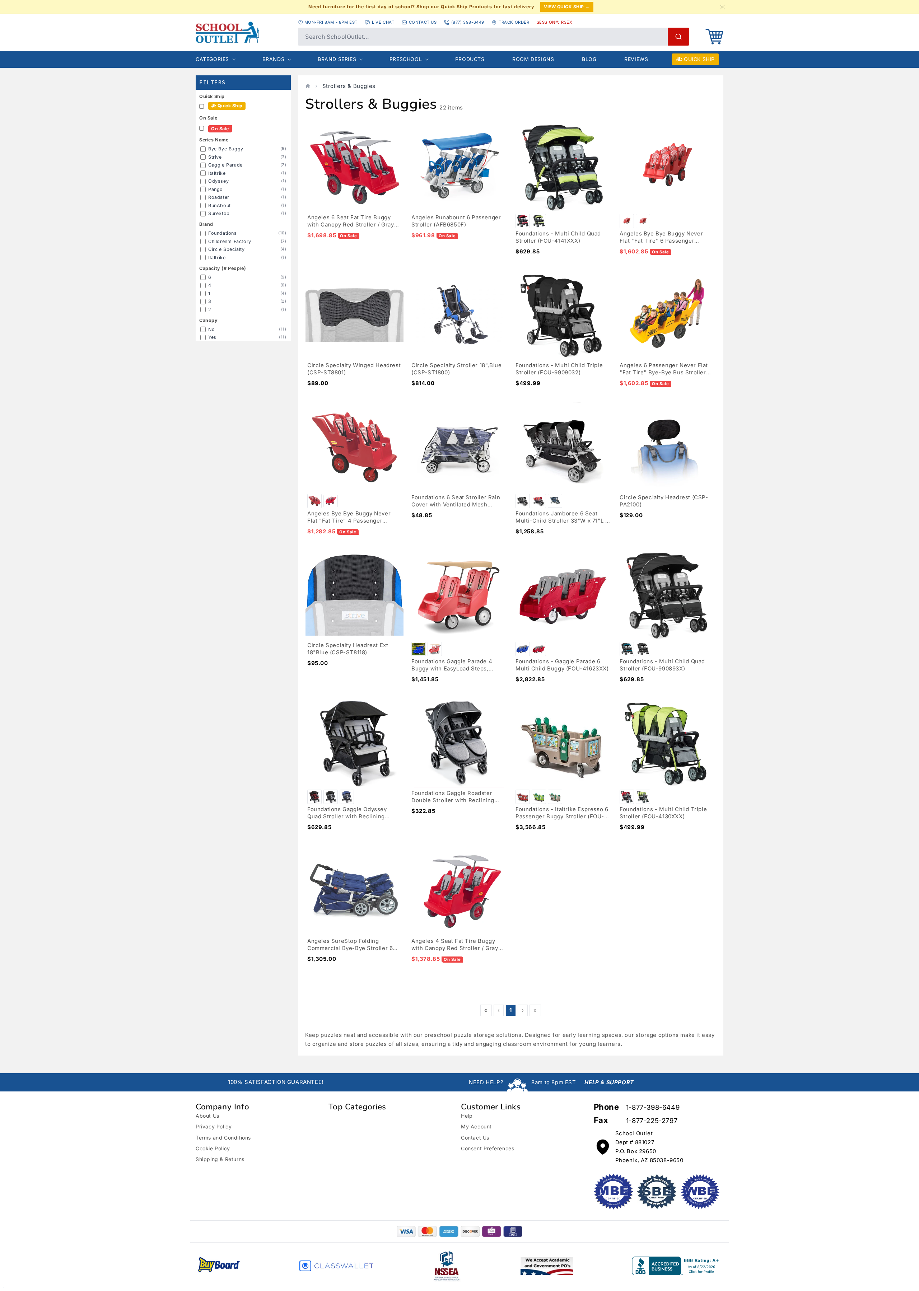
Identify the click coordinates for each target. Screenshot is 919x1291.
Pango (215, 189)
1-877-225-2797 (651, 1121)
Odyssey (218, 181)
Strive (215, 157)
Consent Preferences (487, 1148)
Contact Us (475, 1138)
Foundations (222, 233)
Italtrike (216, 173)
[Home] (308, 86)
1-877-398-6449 (653, 1107)
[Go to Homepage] (243, 32)
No (211, 329)
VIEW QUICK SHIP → (567, 6)
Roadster (218, 197)
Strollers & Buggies (348, 86)
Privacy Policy (214, 1126)
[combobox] (493, 37)
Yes (212, 337)
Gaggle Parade (225, 165)
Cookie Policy (213, 1148)
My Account (476, 1126)
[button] (714, 37)
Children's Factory (229, 241)
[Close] (722, 6)
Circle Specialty (226, 249)
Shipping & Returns (220, 1159)
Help (466, 1116)
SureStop (219, 213)
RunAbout (219, 205)
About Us (207, 1116)
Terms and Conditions (223, 1138)
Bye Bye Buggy (225, 148)
